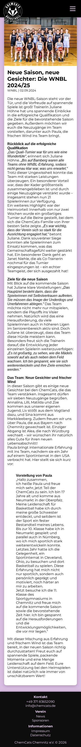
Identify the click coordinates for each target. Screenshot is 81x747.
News (40, 716)
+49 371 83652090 (40, 702)
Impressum (40, 731)
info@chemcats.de (40, 706)
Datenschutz (40, 735)
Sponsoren (40, 720)
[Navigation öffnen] (73, 9)
